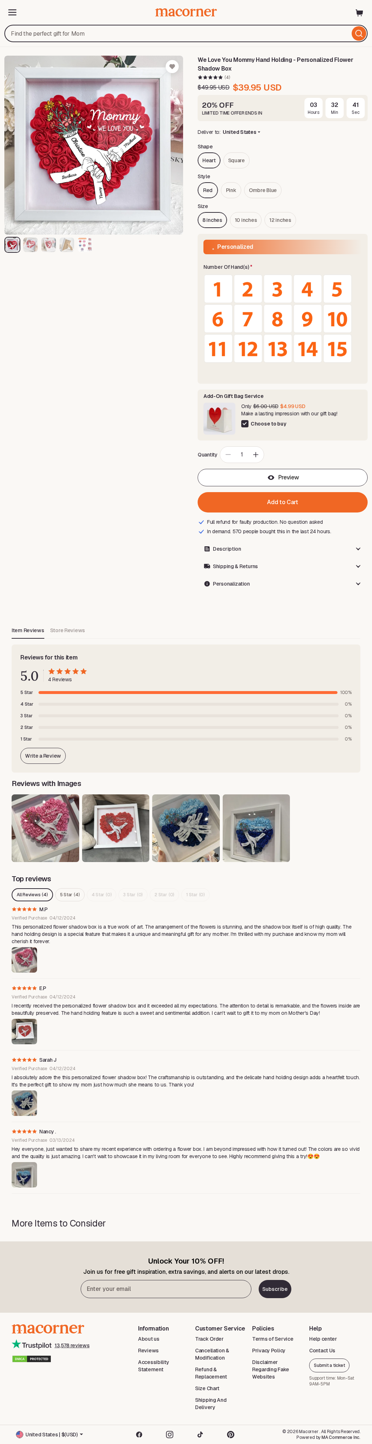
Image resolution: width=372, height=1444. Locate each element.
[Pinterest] (231, 1435)
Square (236, 160)
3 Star (133, 895)
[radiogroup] (282, 318)
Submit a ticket (329, 1365)
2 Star (164, 895)
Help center (323, 1339)
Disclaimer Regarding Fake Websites (270, 1369)
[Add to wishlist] (172, 66)
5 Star (70, 895)
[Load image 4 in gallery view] (67, 245)
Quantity (208, 454)
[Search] (359, 33)
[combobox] (186, 33)
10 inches (246, 220)
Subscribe (275, 1289)
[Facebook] (139, 1435)
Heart (209, 160)
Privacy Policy (269, 1350)
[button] (282, 267)
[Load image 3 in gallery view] (48, 245)
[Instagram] (170, 1435)
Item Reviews (28, 630)
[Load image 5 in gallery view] (85, 245)
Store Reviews (67, 630)
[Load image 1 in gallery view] (12, 245)
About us (148, 1339)
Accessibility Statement (153, 1366)
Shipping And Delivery (211, 1404)
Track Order (209, 1339)
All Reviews (32, 895)
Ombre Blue (263, 190)
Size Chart (207, 1388)
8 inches (212, 220)
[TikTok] (200, 1435)
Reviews (148, 1350)
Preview (288, 477)
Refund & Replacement (211, 1373)
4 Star (102, 895)
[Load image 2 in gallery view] (30, 245)
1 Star (195, 895)
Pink (231, 190)
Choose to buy (268, 423)
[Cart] (360, 12)
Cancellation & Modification (212, 1354)
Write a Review (43, 756)
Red (208, 190)
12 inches (280, 220)
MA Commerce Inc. (341, 1437)
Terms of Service (273, 1339)
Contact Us (322, 1350)
